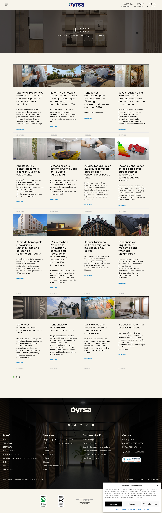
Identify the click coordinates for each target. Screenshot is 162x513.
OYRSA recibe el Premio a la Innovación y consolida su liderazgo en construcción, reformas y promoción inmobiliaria (59, 253)
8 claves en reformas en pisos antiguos (131, 326)
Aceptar (113, 504)
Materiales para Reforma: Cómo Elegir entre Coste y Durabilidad (63, 170)
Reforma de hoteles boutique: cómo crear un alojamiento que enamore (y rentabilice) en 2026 (63, 98)
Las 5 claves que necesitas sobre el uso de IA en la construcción (95, 329)
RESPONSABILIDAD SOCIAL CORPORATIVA (20, 458)
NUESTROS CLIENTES (11, 454)
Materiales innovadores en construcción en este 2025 (29, 329)
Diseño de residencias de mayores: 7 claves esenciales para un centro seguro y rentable (29, 98)
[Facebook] (69, 425)
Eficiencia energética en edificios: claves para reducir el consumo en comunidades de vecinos (131, 173)
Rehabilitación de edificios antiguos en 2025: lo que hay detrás (97, 246)
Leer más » (20, 129)
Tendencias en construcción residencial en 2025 (62, 327)
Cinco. (41, 479)
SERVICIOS (7, 443)
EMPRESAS (7, 447)
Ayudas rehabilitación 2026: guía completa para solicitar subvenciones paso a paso (97, 171)
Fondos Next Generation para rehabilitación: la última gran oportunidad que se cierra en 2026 (96, 100)
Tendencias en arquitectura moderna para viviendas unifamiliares (127, 247)
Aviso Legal (145, 509)
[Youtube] (93, 425)
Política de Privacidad (134, 509)
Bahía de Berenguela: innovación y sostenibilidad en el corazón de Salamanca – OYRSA (29, 247)
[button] (157, 485)
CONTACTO (7, 469)
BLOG (5, 466)
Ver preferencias (150, 504)
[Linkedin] (81, 425)
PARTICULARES (9, 450)
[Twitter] (75, 425)
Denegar (131, 504)
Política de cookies (120, 509)
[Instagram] (87, 425)
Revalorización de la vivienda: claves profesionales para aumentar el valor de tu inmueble (131, 98)
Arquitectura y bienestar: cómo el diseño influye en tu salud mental (28, 170)
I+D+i (5, 462)
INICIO (5, 439)
